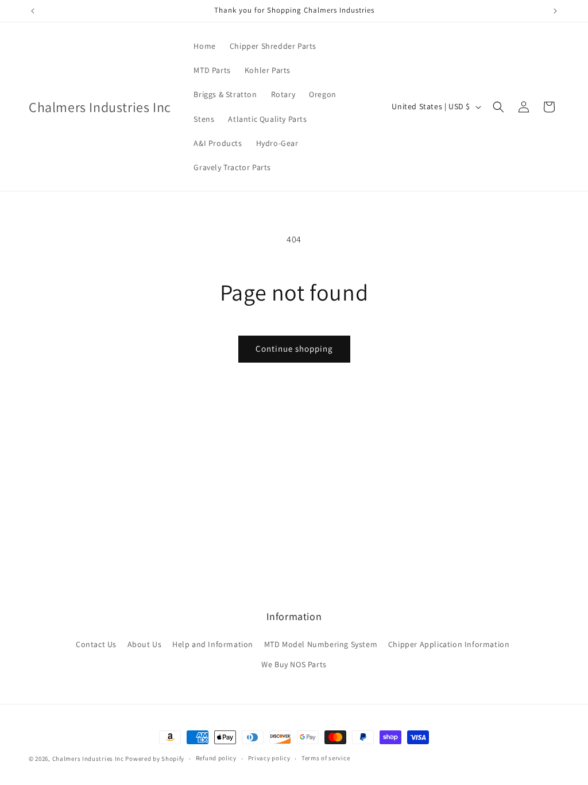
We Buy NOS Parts (294, 664)
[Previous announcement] (32, 11)
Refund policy (216, 758)
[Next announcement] (555, 11)
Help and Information (212, 644)
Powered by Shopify (154, 759)
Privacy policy (269, 758)
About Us (144, 644)
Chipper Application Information (449, 644)
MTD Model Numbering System (321, 644)
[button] (498, 107)
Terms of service (325, 758)
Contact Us (96, 644)
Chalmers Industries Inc (88, 759)
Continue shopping (294, 348)
